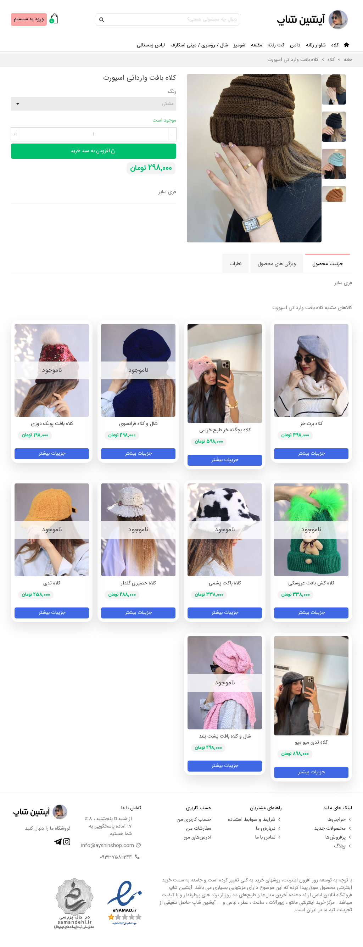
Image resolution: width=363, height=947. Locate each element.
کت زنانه (276, 45)
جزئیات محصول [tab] (327, 264)
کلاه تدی (51, 583)
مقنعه (256, 45)
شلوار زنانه (316, 45)
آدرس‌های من (197, 837)
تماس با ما (265, 837)
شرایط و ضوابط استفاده (251, 820)
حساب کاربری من (194, 820)
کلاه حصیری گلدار (138, 583)
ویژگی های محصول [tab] (277, 264)
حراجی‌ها (337, 820)
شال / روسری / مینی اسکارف (199, 45)
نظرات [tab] (235, 264)
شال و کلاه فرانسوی (138, 424)
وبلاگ (340, 846)
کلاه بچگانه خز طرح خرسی (225, 430)
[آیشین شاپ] (313, 19)
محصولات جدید (330, 828)
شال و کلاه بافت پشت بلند (225, 736)
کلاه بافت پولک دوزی (52, 424)
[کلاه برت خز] (311, 370)
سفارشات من (198, 828)
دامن (295, 45)
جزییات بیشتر (311, 453)
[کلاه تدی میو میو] (311, 685)
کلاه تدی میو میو (311, 742)
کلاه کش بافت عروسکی (311, 583)
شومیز (239, 45)
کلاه (335, 45)
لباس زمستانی (151, 45)
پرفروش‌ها (335, 837)
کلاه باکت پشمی (225, 583)
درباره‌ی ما (265, 828)
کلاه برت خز (311, 424)
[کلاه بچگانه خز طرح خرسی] (225, 373)
